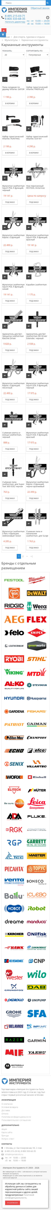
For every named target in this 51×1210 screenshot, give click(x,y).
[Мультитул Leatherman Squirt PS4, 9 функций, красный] (37, 220)
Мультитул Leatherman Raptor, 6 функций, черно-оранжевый (37, 484)
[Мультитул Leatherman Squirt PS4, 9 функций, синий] (13, 269)
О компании (7, 1104)
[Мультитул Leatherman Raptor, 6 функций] (13, 220)
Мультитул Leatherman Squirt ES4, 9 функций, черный (37, 385)
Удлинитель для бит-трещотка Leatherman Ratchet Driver (13, 336)
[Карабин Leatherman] (37, 269)
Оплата (5, 1113)
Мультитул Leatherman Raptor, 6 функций (13, 236)
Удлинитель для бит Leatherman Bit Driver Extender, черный (36, 336)
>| (32, 556)
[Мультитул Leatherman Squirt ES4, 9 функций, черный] (37, 368)
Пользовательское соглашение (16, 1120)
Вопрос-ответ (8, 1138)
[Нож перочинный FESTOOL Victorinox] (37, 170)
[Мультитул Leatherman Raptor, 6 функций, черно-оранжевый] (37, 466)
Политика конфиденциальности (16, 1116)
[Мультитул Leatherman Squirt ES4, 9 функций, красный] (37, 417)
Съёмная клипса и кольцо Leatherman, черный (12, 434)
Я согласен (12, 1203)
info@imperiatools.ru (14, 1154)
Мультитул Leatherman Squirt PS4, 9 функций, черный (13, 188)
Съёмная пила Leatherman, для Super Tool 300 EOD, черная (13, 484)
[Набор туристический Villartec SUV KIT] (37, 121)
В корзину (10, 103)
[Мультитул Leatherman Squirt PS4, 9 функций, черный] (13, 170)
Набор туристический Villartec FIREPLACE (37, 88)
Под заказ (10, 202)
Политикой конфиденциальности (19, 1196)
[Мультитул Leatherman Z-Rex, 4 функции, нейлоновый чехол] (13, 516)
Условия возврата (10, 1107)
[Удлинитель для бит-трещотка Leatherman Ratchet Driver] (13, 318)
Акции (4, 1129)
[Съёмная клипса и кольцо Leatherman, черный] (13, 417)
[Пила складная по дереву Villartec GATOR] (13, 71)
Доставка (6, 1110)
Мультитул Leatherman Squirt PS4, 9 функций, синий (13, 286)
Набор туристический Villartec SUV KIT (37, 137)
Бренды (5, 1135)
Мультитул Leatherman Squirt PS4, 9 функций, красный (37, 237)
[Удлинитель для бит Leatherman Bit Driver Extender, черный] (37, 318)
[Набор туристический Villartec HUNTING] (13, 121)
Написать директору (15, 21)
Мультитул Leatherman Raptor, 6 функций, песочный (13, 385)
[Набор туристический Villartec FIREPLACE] (37, 71)
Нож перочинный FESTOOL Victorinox (35, 187)
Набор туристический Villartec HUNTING (13, 137)
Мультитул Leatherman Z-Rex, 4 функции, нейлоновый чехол (13, 533)
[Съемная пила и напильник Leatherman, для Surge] (37, 516)
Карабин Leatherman (36, 284)
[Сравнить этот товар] (5, 79)
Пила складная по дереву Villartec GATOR (13, 88)
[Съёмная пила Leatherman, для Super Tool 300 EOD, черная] (13, 466)
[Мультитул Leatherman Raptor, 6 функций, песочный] (13, 368)
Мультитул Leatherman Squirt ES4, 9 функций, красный (37, 434)
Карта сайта (7, 1132)
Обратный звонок (40, 8)
